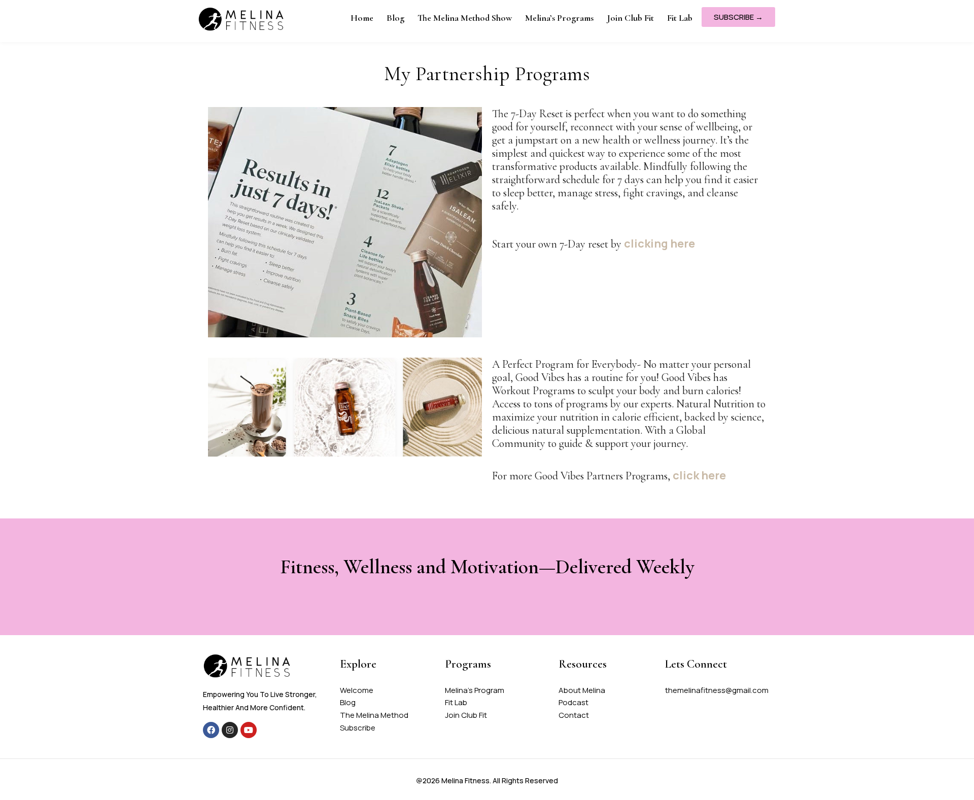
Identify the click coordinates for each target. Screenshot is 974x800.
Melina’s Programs (559, 17)
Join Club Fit (630, 17)
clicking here (659, 243)
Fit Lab (679, 17)
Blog (395, 17)
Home (362, 17)
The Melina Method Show (465, 17)
